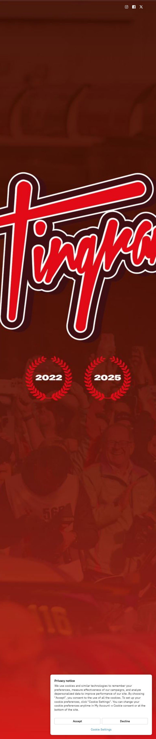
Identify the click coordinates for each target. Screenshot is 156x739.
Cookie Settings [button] (101, 729)
